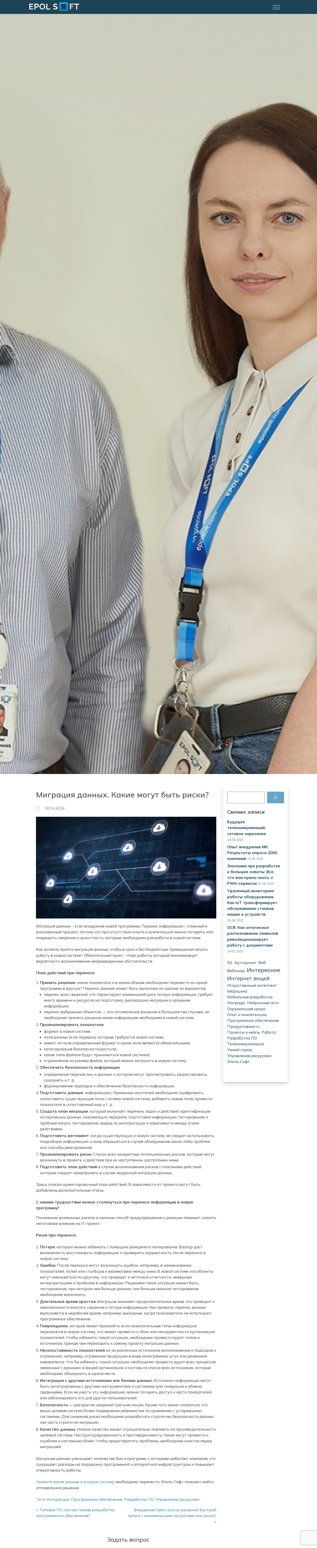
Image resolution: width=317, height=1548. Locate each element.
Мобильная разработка (249, 996)
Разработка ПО (242, 1038)
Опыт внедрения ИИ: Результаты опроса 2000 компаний (252, 852)
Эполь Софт (238, 1061)
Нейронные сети (262, 1002)
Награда (236, 1002)
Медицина (237, 991)
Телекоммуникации (245, 1043)
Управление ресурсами (249, 1055)
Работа (269, 1032)
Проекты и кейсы (243, 1032)
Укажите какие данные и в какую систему (75, 1481)
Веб (262, 962)
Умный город (239, 1049)
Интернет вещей (248, 978)
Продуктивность (243, 1026)
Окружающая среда (246, 1008)
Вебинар (236, 970)
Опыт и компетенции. (247, 1014)
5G (229, 962)
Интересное (263, 970)
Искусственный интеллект (252, 985)
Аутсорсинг (245, 962)
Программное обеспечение (253, 1020)
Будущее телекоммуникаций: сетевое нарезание (246, 827)
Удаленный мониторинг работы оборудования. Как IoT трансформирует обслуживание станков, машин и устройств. (252, 902)
